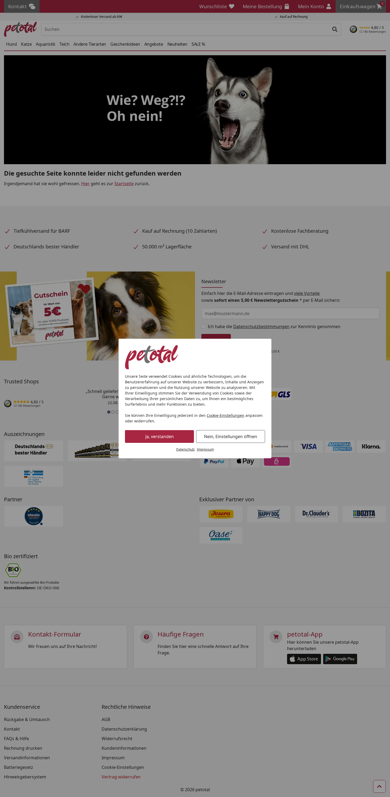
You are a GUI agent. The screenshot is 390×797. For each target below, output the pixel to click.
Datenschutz (185, 449)
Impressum (205, 449)
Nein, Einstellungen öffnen (230, 436)
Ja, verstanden (159, 436)
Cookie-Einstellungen (225, 415)
